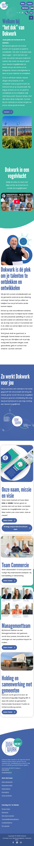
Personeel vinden (7, 785)
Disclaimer (5, 812)
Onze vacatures (7, 796)
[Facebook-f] (13, 842)
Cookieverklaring (7, 823)
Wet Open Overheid (8, 816)
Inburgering (5, 792)
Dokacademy (6, 789)
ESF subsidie (5, 826)
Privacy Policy (6, 809)
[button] (31, 18)
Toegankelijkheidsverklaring (10, 819)
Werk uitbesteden (7, 782)
